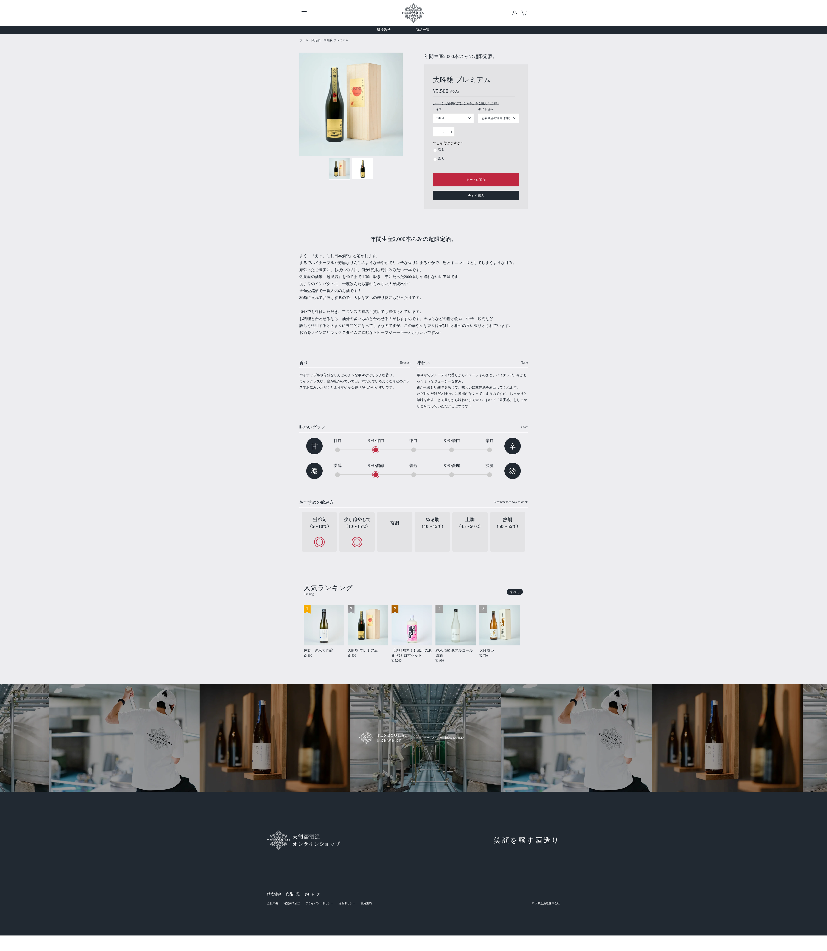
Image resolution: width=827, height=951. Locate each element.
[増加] (451, 132)
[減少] (436, 132)
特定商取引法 (291, 903)
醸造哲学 (384, 29)
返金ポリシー (347, 903)
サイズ (437, 109)
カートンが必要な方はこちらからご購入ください (466, 103)
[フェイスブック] (313, 894)
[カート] (524, 12)
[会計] (514, 12)
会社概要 (272, 903)
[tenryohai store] (413, 13)
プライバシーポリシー (319, 903)
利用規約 (366, 903)
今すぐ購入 (476, 195)
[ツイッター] (318, 894)
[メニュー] (304, 13)
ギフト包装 (485, 109)
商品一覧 (422, 29)
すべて (515, 592)
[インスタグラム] (307, 894)
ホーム (303, 40)
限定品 (315, 40)
